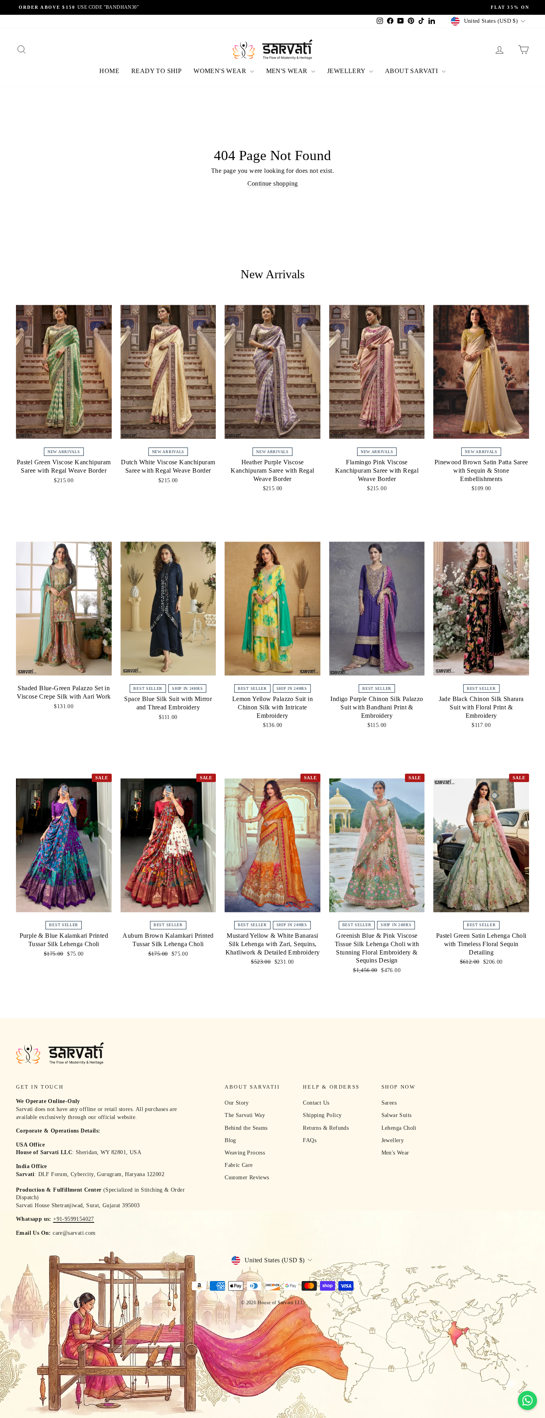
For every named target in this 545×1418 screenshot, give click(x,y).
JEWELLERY (347, 70)
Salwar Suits (396, 1115)
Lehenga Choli (399, 1128)
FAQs (309, 1140)
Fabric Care (239, 1165)
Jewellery (392, 1140)
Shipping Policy (322, 1115)
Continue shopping (272, 183)
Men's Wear (395, 1153)
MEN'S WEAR (287, 70)
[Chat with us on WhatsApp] (527, 1400)
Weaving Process (245, 1153)
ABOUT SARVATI (412, 70)
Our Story (237, 1103)
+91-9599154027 (73, 1219)
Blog (230, 1140)
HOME (109, 70)
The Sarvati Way (245, 1115)
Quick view (64, 435)
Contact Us (316, 1103)
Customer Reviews (247, 1177)
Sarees (389, 1103)
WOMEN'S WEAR (221, 70)
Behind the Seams (246, 1128)
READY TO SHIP (156, 70)
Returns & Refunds (326, 1128)
